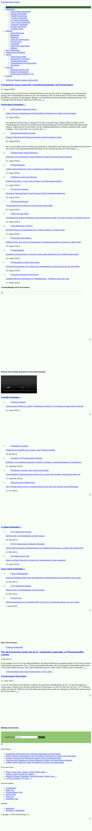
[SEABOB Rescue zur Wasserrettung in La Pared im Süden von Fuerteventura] (22, 226)
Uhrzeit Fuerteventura (19, 61)
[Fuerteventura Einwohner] (29, 672)
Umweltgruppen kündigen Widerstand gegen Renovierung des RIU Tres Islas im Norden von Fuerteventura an (47, 218)
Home (8, 7)
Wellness (14, 48)
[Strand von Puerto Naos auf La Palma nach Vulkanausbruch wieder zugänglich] (20, 556)
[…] (43, 100)
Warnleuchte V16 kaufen (20, 59)
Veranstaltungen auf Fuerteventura (23, 63)
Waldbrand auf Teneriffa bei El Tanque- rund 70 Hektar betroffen (30, 450)
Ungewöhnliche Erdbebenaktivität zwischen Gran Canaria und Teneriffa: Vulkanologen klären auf (43, 474)
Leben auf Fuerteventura (20, 39)
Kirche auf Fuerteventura (20, 46)
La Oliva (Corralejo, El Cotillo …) (19, 778)
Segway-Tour (11, 794)
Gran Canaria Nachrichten (20, 22)
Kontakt (9, 76)
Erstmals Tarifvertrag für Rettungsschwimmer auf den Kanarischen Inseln (33, 137)
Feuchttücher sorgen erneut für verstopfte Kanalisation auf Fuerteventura (37, 84)
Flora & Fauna (16, 42)
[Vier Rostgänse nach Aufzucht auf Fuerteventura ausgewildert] (20, 201)
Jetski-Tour (10, 790)
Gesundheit (15, 44)
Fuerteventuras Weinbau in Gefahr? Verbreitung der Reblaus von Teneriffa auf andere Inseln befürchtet (44, 406)
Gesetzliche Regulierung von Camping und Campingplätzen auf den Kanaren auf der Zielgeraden (43, 266)
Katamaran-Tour (12, 799)
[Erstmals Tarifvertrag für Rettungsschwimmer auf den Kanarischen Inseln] (23, 133)
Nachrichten (10, 9)
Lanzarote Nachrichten (19, 24)
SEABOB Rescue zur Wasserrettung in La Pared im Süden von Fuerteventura (35, 230)
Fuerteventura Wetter (18, 57)
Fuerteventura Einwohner (13, 676)
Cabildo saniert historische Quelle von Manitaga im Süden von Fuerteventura (35, 169)
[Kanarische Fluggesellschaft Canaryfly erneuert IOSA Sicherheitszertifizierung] (20, 189)
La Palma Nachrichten (19, 18)
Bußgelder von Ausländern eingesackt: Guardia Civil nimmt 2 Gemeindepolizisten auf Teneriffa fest (43, 462)
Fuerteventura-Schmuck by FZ (22, 74)
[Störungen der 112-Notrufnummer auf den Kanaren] (21, 532)
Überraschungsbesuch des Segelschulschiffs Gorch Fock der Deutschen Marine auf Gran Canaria (42, 602)
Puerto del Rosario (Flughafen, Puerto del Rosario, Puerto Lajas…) (31, 776)
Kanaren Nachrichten (19, 14)
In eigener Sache (17, 29)
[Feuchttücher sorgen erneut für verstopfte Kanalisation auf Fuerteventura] (22, 80)
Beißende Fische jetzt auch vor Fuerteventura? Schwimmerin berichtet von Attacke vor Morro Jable (43, 242)
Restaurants (15, 35)
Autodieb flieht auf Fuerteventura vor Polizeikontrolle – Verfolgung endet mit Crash (37, 279)
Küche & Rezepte (17, 33)
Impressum (10, 808)
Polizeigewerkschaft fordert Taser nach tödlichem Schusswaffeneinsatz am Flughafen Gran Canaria (43, 578)
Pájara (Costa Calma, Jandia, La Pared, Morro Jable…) (26, 772)
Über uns (9, 67)
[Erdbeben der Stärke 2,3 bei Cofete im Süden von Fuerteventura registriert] (24, 177)
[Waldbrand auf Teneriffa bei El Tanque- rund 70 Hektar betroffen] (19, 446)
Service (8, 55)
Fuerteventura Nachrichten (21, 12)
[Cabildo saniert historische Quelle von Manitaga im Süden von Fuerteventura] (18, 165)
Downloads (15, 65)
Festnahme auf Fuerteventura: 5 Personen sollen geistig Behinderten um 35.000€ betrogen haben (42, 254)
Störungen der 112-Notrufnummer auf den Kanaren (25, 536)
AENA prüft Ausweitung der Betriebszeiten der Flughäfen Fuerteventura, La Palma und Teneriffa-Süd (44, 548)
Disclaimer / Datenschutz (15, 810)
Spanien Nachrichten (18, 27)
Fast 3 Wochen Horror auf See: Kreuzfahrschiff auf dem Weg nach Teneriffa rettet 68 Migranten (42, 487)
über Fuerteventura (13, 50)
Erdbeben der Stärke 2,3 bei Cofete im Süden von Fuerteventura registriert (34, 181)
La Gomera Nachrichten (20, 20)
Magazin (9, 31)
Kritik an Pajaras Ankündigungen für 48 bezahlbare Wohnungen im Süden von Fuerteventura (41, 113)
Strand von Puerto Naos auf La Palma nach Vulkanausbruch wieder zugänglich (36, 560)
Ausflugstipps (11, 788)
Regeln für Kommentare (20, 72)
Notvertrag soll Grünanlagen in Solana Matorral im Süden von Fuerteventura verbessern (39, 157)
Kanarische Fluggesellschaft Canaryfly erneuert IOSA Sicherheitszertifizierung (35, 193)
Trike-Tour (10, 797)
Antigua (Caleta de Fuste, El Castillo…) (21, 774)
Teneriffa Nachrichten (19, 16)
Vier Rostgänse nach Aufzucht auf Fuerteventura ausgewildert (29, 205)
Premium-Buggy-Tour (14, 792)
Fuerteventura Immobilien (15, 52)
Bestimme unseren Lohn (20, 70)
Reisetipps (14, 37)
